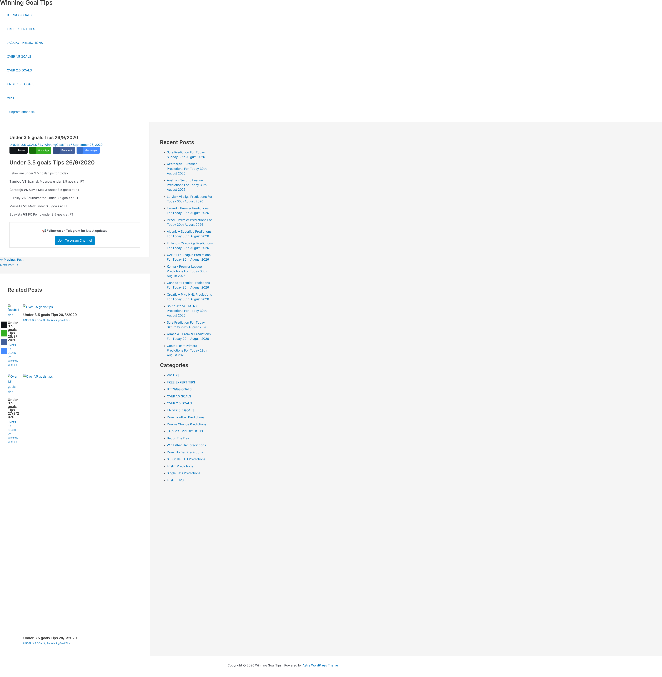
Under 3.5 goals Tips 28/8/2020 (50, 638)
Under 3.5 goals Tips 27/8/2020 (13, 408)
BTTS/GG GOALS (19, 15)
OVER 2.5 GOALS (19, 70)
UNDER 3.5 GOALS (20, 84)
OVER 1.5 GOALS (19, 56)
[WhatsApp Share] (4, 333)
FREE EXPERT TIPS (21, 29)
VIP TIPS (13, 98)
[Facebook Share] (4, 342)
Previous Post (12, 259)
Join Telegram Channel (75, 240)
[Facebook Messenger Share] (4, 351)
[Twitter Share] (4, 325)
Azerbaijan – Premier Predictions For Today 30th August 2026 (187, 168)
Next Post (9, 265)
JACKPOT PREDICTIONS (25, 43)
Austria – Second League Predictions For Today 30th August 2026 (187, 184)
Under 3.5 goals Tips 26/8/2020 (50, 315)
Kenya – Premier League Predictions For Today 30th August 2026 (187, 271)
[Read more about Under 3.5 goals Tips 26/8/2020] (38, 307)
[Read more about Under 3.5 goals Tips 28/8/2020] (281, 376)
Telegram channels (20, 112)
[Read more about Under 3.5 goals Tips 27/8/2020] (13, 392)
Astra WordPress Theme (320, 665)
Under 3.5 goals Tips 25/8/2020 (13, 331)
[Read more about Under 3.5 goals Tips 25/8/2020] (13, 315)
